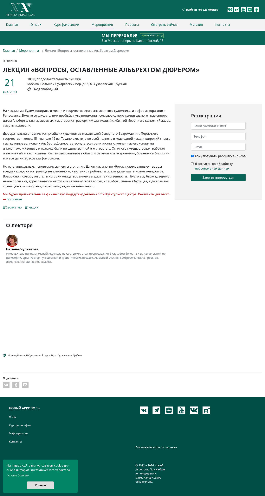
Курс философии (66, 24)
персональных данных (212, 168)
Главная (12, 24)
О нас (34, 24)
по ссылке (14, 199)
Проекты (132, 24)
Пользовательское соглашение (156, 447)
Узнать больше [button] (18, 475)
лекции (33, 207)
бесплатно (14, 207)
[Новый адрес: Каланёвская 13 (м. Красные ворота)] (132, 38)
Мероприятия (102, 24)
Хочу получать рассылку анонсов (220, 156)
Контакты (222, 24)
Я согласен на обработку (214, 164)
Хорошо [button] (40, 485)
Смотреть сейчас (164, 24)
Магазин (196, 24)
